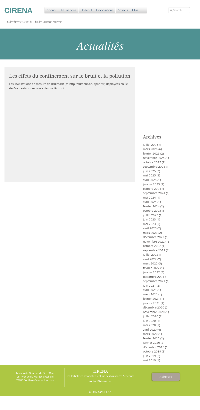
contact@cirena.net (100, 381)
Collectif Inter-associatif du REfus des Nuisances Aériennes (100, 376)
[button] (68, 10)
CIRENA (100, 371)
